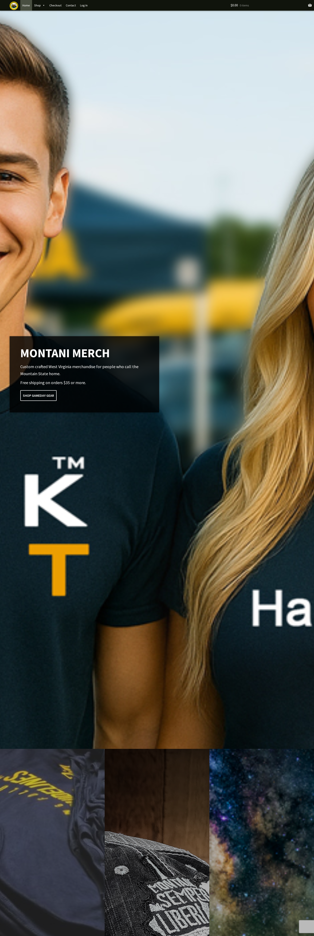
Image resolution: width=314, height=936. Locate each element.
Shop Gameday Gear (38, 395)
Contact (71, 5)
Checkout (55, 5)
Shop (37, 5)
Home (26, 5)
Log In (84, 5)
